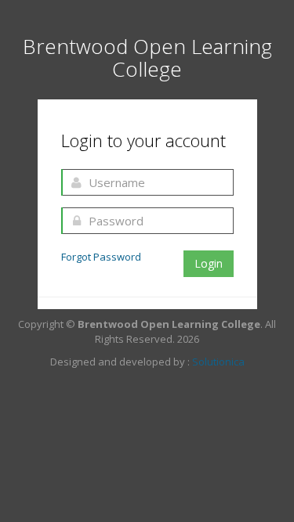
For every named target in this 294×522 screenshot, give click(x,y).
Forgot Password (101, 257)
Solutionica (218, 362)
